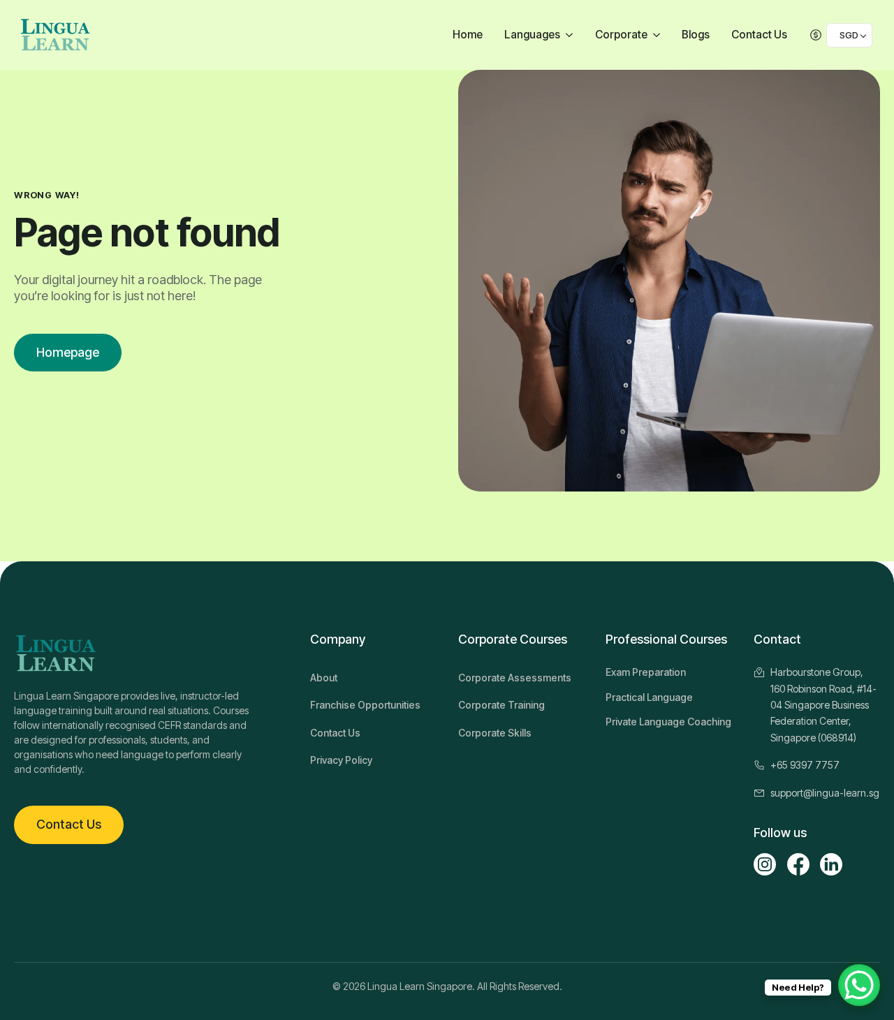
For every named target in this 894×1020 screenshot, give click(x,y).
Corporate (621, 34)
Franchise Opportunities (365, 705)
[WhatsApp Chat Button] (859, 985)
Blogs (696, 34)
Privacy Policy (341, 760)
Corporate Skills (495, 733)
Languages (532, 34)
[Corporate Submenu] (658, 35)
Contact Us (759, 34)
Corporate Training (501, 705)
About (323, 677)
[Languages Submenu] (571, 35)
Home (468, 34)
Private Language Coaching (668, 721)
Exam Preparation (646, 672)
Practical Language (649, 697)
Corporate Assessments (514, 677)
